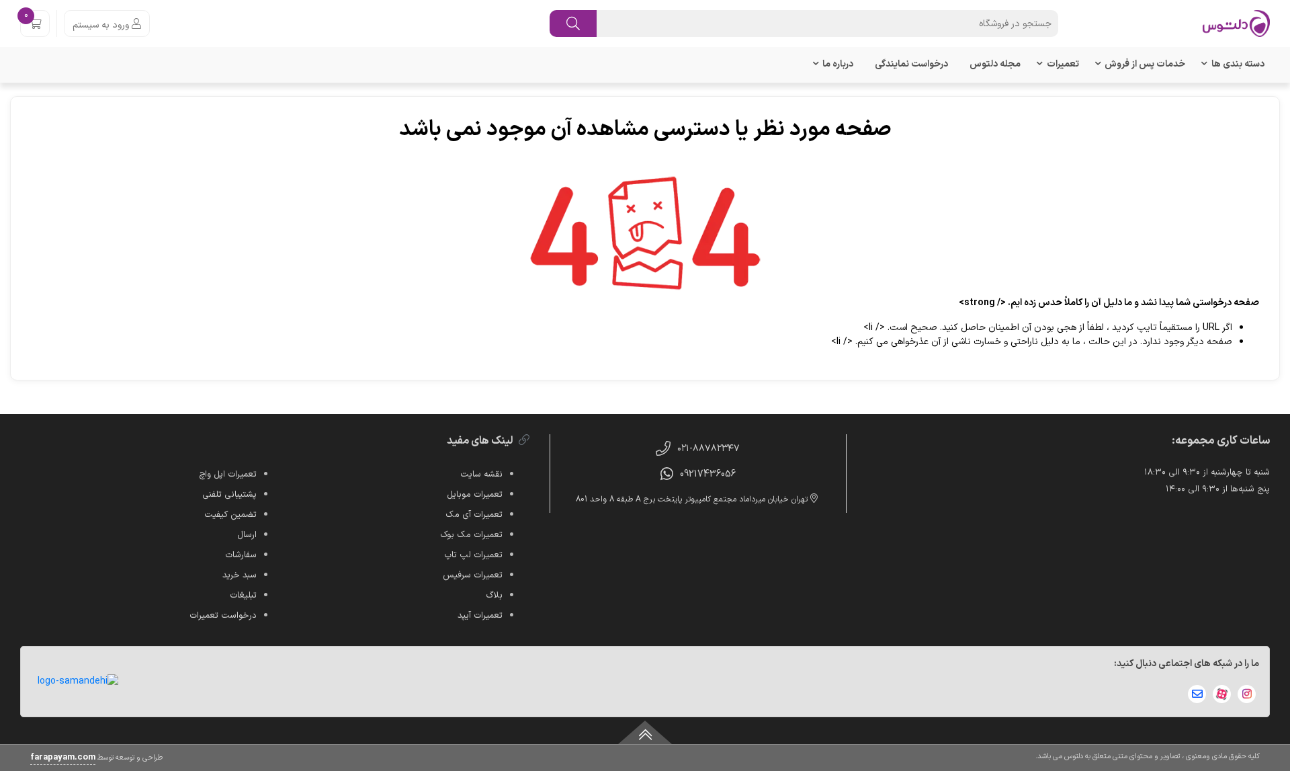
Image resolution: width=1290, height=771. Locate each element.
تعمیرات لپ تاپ (473, 555)
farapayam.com (62, 757)
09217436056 (708, 474)
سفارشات (241, 555)
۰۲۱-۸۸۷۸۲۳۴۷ (708, 449)
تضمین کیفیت (230, 515)
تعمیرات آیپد (480, 615)
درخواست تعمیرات (223, 615)
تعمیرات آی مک (474, 515)
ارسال (247, 535)
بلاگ (494, 595)
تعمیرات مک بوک (471, 535)
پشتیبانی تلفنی (229, 494)
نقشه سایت (481, 474)
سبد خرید (239, 575)
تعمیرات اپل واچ (228, 474)
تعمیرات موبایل (475, 494)
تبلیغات (243, 595)
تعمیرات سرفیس (473, 575)
